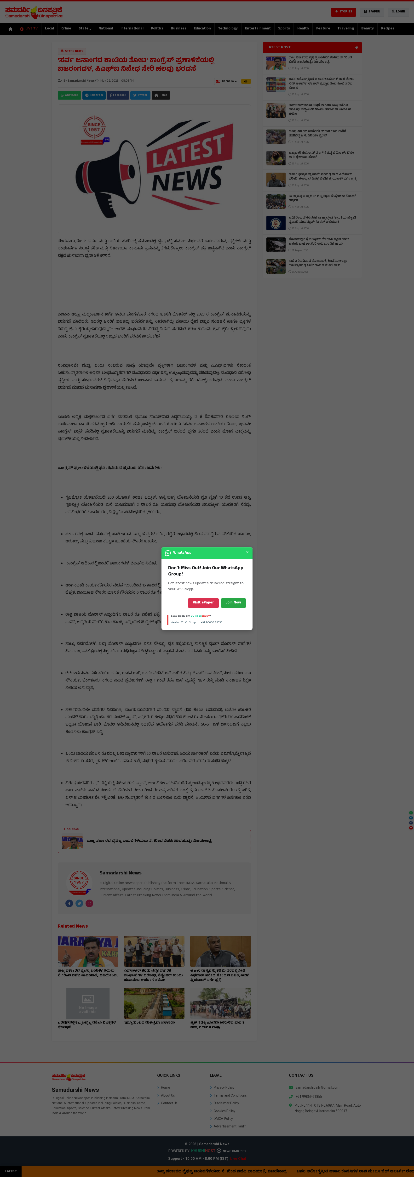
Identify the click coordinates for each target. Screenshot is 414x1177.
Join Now (233, 603)
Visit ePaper (203, 603)
